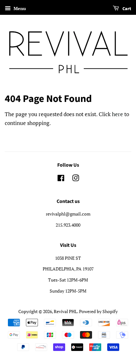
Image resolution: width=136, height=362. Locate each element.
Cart (126, 9)
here (117, 114)
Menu (19, 8)
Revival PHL (65, 311)
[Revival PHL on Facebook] (61, 179)
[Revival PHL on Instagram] (75, 179)
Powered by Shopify (98, 311)
